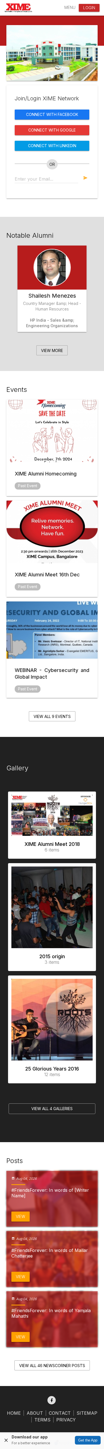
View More (52, 350)
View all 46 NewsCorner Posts (52, 1365)
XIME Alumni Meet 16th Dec (47, 574)
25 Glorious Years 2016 (52, 1071)
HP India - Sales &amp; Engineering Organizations (52, 323)
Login (89, 7)
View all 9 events (52, 716)
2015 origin (52, 959)
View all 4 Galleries (52, 1108)
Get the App (87, 1440)
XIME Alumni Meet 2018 (52, 847)
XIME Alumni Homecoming (46, 474)
